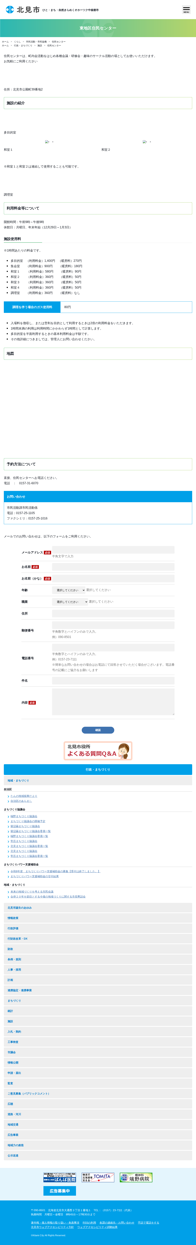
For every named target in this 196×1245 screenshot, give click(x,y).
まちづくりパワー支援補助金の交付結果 (35, 876)
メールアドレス (36, 552)
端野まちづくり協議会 (24, 816)
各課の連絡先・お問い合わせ (117, 1222)
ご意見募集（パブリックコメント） (29, 1093)
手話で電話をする (148, 1222)
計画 (10, 979)
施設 (40, 45)
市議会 (12, 1052)
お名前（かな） (36, 578)
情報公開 (13, 1062)
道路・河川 (14, 1114)
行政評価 (13, 928)
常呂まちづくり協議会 (24, 841)
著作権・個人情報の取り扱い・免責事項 (55, 1222)
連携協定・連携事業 (20, 990)
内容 (28, 702)
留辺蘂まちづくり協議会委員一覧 (31, 831)
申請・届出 (14, 1072)
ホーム (5, 41)
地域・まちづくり (18, 780)
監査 (10, 1083)
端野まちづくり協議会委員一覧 (29, 836)
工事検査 (13, 1041)
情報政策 (13, 918)
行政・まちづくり (23, 45)
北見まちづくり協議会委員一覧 (29, 846)
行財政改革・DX (17, 938)
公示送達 (13, 1155)
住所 (25, 613)
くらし (17, 41)
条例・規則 (14, 959)
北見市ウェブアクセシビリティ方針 (52, 1227)
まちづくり (14, 1000)
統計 (10, 1010)
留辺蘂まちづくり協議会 (25, 826)
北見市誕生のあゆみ (20, 907)
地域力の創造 (16, 1145)
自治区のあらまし (21, 800)
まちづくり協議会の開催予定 (28, 821)
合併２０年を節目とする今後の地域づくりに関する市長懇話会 (48, 896)
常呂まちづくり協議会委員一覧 (29, 856)
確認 (98, 730)
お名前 (30, 566)
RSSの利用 (89, 1222)
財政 (10, 948)
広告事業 (13, 1134)
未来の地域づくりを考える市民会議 (32, 891)
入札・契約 (14, 1031)
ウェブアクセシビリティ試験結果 (97, 1227)
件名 (25, 680)
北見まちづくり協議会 (24, 851)
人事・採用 (14, 969)
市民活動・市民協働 (36, 41)
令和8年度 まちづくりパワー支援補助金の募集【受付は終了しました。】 (55, 871)
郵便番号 (28, 630)
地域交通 (13, 1124)
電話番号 (28, 658)
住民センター (59, 41)
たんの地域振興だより (24, 795)
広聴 (10, 1103)
